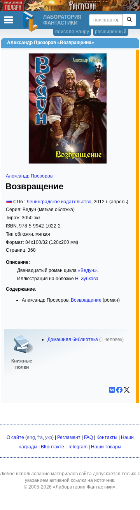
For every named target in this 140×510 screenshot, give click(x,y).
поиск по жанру (72, 31)
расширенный (110, 31)
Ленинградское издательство (58, 201)
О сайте (15, 437)
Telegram (78, 447)
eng (31, 437)
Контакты (106, 437)
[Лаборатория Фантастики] (31, 21)
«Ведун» (87, 270)
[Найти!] (129, 20)
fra (40, 437)
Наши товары (106, 447)
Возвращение (86, 300)
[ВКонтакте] (112, 390)
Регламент (68, 437)
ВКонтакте (52, 447)
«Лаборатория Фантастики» (84, 487)
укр (48, 437)
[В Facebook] (119, 390)
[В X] (127, 390)
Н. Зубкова (86, 278)
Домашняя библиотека (72, 339)
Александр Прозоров (29, 176)
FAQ (88, 437)
